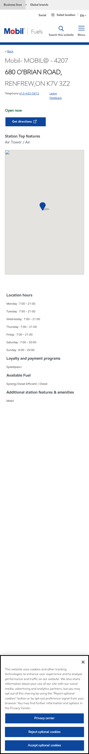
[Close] (83, 662)
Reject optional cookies (44, 732)
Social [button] (42, 15)
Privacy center (44, 718)
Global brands (39, 4)
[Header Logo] (23, 31)
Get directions (22, 121)
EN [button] (82, 15)
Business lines (13, 4)
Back (10, 51)
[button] (81, 31)
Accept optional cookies (44, 745)
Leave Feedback (55, 95)
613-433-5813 (29, 93)
